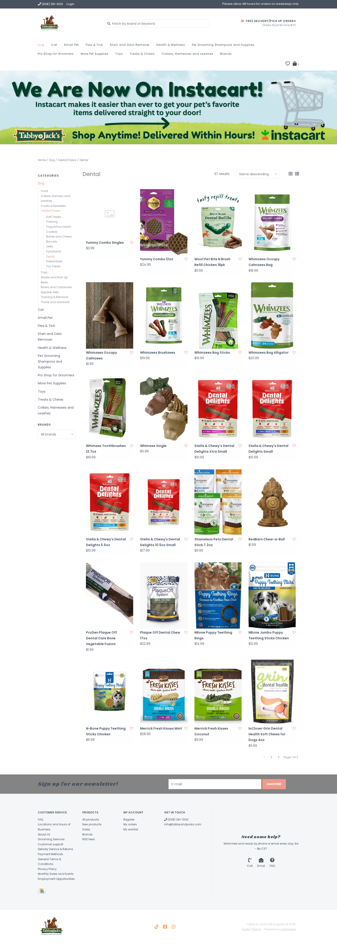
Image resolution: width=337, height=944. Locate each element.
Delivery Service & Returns (55, 849)
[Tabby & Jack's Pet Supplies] (68, 23)
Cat (54, 45)
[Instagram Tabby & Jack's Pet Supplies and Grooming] (173, 927)
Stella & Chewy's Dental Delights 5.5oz (106, 542)
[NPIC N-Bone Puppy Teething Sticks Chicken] (109, 691)
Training (52, 222)
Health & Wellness (170, 45)
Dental (84, 160)
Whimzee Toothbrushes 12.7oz (106, 448)
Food (44, 191)
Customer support (50, 844)
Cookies (51, 232)
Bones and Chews (59, 236)
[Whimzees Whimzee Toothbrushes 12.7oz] (109, 409)
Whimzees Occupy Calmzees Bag (264, 262)
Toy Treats (53, 266)
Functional (53, 251)
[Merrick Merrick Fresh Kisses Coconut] (218, 691)
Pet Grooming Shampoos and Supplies (223, 45)
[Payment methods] (42, 892)
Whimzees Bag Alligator (269, 352)
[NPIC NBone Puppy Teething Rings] (218, 595)
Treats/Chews (67, 160)
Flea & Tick (94, 45)
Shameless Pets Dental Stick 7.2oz (213, 542)
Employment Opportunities (56, 879)
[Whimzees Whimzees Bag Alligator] (272, 315)
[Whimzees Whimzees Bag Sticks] (218, 315)
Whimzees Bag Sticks (212, 352)
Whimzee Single (153, 445)
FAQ (40, 819)
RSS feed (88, 839)
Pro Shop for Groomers (56, 54)
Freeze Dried (54, 261)
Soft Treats (53, 217)
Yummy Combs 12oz (156, 259)
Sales (86, 829)
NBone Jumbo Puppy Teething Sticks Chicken (269, 635)
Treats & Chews (142, 54)
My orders (130, 824)
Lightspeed (288, 929)
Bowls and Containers (56, 287)
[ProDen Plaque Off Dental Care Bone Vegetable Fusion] (109, 595)
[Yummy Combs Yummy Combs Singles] (109, 214)
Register (129, 819)
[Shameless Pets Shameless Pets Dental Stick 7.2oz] (218, 502)
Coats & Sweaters (53, 206)
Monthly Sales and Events (56, 874)
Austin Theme (251, 929)
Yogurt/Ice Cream (58, 227)
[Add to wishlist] (131, 242)
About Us (44, 834)
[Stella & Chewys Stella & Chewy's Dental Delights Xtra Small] (218, 409)
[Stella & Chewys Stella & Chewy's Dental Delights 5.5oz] (109, 502)
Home (42, 160)
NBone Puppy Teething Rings (213, 635)
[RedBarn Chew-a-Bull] (272, 502)
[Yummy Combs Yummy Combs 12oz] (163, 222)
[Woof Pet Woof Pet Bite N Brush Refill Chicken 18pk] (218, 222)
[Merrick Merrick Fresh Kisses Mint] (163, 691)
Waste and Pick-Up (54, 277)
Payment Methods (50, 854)
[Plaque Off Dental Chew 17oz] (163, 595)
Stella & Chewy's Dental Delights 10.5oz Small (160, 542)
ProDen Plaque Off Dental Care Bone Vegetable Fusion (101, 638)
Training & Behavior (54, 297)
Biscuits (51, 242)
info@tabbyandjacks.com (182, 824)
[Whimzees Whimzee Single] (163, 409)
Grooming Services (51, 839)
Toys (119, 54)
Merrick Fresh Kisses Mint (161, 728)
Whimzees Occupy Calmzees (101, 355)
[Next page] (279, 757)
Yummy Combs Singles (105, 242)
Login (70, 4)
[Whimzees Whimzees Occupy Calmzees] (109, 315)
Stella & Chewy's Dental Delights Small (268, 448)
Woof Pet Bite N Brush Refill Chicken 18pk (212, 262)
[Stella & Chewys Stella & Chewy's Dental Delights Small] (272, 409)
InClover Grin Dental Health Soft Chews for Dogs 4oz (267, 734)
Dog (41, 45)
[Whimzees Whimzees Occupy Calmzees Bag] (272, 222)
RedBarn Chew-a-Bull (267, 539)
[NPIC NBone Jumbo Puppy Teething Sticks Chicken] (272, 595)
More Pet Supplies (94, 54)
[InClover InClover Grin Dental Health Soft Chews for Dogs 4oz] (272, 691)
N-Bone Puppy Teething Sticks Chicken (106, 731)
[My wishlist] (287, 64)
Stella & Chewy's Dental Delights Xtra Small (214, 448)
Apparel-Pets (50, 292)
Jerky (49, 246)
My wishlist (130, 829)
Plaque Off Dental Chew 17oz (160, 635)
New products (92, 824)
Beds (44, 282)
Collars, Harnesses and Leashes (187, 54)
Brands (226, 54)
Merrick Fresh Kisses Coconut (211, 731)
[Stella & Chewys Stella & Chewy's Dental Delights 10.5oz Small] (163, 502)
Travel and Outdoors (55, 302)
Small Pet (71, 45)
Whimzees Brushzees (157, 352)
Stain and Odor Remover (129, 45)
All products (90, 819)
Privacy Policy (47, 869)
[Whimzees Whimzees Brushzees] (163, 315)
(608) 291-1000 (177, 819)
